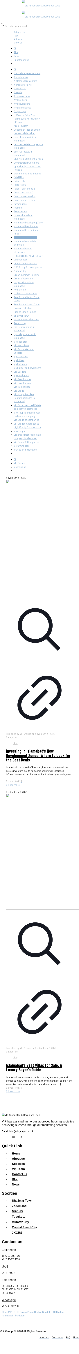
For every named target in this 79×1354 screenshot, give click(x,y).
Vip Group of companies (26, 419)
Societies (18, 1163)
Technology (20, 323)
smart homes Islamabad (26, 319)
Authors (17, 39)
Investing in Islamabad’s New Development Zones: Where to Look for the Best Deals (38, 755)
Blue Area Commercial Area (28, 158)
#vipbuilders (20, 99)
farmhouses (20, 203)
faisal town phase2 (23, 192)
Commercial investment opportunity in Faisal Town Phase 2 (27, 166)
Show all (17, 42)
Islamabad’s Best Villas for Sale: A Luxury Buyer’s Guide (34, 1067)
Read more (14, 784)
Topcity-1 (18, 1216)
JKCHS (17, 1232)
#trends (18, 92)
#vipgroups (20, 111)
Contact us (19, 1174)
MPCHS (17, 1211)
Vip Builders (20, 371)
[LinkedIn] (29, 1137)
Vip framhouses (22, 386)
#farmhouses (21, 77)
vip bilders (19, 360)
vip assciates (21, 341)
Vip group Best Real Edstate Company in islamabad (24, 398)
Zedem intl (19, 1206)
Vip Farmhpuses (22, 383)
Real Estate (20, 289)
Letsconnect (20, 259)
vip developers (21, 375)
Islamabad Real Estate (25, 237)
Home (16, 1153)
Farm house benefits (24, 196)
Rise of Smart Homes (25, 311)
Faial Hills (19, 177)
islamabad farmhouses (26, 226)
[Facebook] (5, 1137)
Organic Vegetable (23, 278)
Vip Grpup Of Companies (26, 442)
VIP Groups (19, 463)
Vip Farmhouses (22, 379)
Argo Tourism (21, 125)
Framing (18, 207)
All (15, 48)
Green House (20, 211)
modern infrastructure (25, 263)
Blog (16, 52)
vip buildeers (20, 364)
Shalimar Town (21, 315)
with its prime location (25, 449)
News (16, 56)
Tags (16, 35)
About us (18, 1158)
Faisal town (20, 184)
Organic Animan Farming (27, 274)
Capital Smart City (24, 1227)
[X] (21, 1137)
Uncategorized (21, 59)
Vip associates (21, 345)
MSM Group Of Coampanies (28, 267)
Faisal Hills (19, 181)
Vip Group (19, 390)
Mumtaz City (20, 270)
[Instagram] (13, 1137)
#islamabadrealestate (25, 80)
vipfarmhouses (22, 445)
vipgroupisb (20, 466)
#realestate (20, 88)
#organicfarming (23, 84)
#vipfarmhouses (22, 107)
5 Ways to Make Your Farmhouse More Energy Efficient (27, 119)
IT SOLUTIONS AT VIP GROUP (28, 255)
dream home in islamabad (27, 173)
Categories (19, 32)
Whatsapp (9, 1300)
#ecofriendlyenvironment (27, 73)
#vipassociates (22, 96)
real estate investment (25, 293)
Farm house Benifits (24, 200)
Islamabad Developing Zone (28, 222)
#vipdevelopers (22, 103)
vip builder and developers (27, 367)
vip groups (19, 431)
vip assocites (21, 356)
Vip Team (18, 1169)
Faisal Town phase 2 (24, 188)
